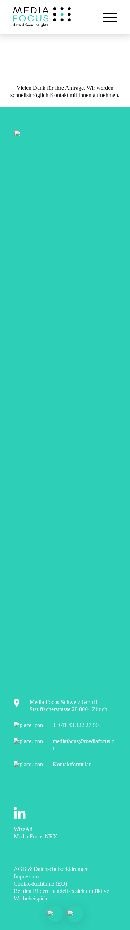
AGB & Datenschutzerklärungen (51, 869)
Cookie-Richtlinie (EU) (40, 884)
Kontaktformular (72, 764)
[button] (110, 17)
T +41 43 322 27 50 (76, 725)
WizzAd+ (25, 829)
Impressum (26, 876)
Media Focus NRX (35, 836)
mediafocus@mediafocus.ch (83, 745)
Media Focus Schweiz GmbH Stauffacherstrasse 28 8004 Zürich (68, 705)
